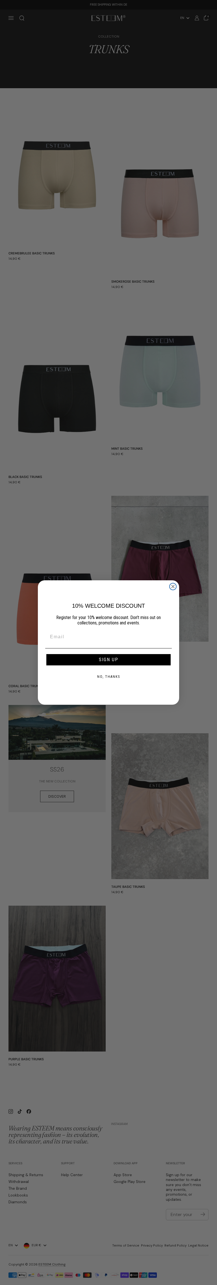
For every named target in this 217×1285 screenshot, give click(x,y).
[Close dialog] (173, 586)
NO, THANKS (108, 677)
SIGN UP (108, 659)
